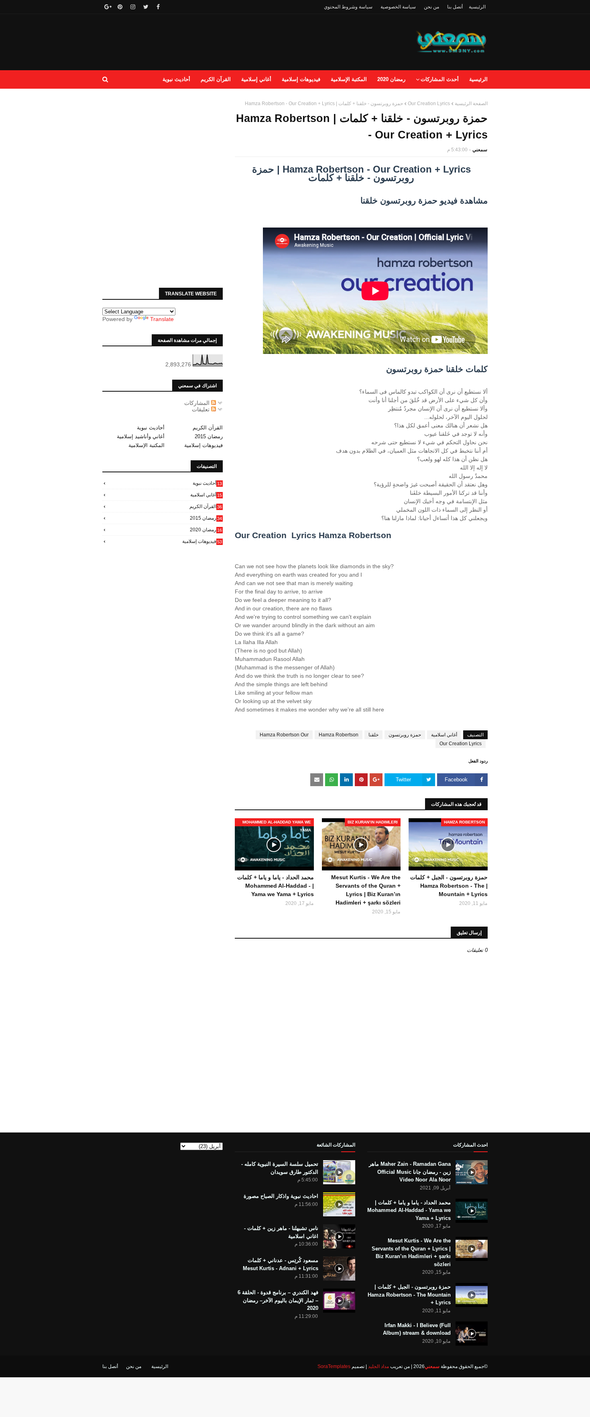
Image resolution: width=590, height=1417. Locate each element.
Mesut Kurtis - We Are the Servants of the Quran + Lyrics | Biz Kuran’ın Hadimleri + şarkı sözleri (366, 890)
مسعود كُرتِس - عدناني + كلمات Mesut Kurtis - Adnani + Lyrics (280, 1264)
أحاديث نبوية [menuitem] (176, 79)
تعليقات (201, 409)
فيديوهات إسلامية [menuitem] (301, 79)
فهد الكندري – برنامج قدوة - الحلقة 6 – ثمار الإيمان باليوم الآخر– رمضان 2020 (278, 1300)
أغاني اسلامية (444, 735)
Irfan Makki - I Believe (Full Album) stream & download (417, 1329)
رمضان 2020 (206, 530)
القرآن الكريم (208, 428)
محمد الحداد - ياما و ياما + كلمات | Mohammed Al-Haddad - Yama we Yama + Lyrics (275, 885)
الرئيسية (477, 7)
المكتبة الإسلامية (146, 445)
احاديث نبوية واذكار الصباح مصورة (281, 1196)
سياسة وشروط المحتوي (348, 7)
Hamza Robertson (338, 735)
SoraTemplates (333, 1366)
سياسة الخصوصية (398, 7)
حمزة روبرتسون (405, 735)
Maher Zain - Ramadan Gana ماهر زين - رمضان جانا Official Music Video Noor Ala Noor (410, 1172)
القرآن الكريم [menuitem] (216, 79)
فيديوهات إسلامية (203, 445)
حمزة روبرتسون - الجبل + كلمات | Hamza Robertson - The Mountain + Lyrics (449, 885)
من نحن (431, 7)
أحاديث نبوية (151, 428)
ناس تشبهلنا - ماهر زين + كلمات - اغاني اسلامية (281, 1232)
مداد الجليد (378, 1366)
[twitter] (146, 7)
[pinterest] (120, 7)
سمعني (479, 149)
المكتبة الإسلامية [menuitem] (349, 79)
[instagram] (132, 7)
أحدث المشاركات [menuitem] (440, 79)
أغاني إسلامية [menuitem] (256, 79)
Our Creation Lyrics (429, 103)
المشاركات (197, 403)
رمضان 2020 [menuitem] (391, 79)
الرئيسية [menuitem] (478, 79)
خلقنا (373, 735)
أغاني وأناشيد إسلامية (141, 436)
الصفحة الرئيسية (471, 103)
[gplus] (107, 7)
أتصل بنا (455, 7)
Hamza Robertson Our (284, 735)
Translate (162, 319)
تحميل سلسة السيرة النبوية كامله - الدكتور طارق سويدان (279, 1168)
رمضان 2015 (209, 436)
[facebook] (158, 7)
